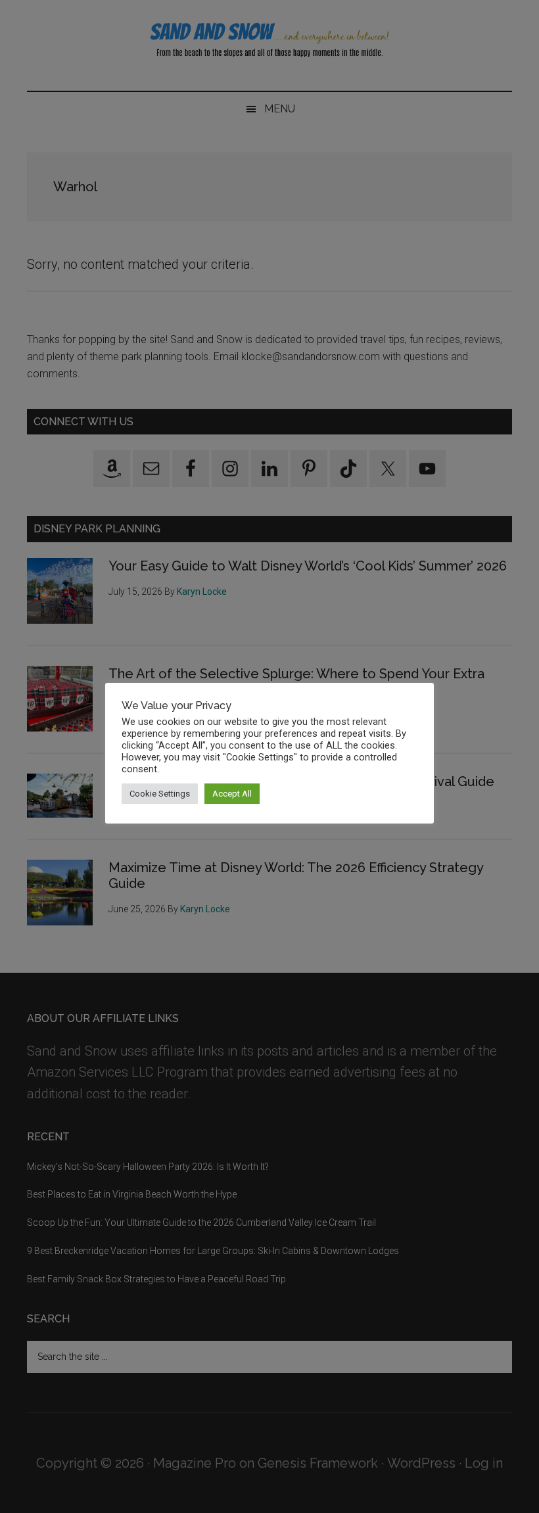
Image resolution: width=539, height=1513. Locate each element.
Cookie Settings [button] (159, 794)
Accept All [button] (232, 794)
